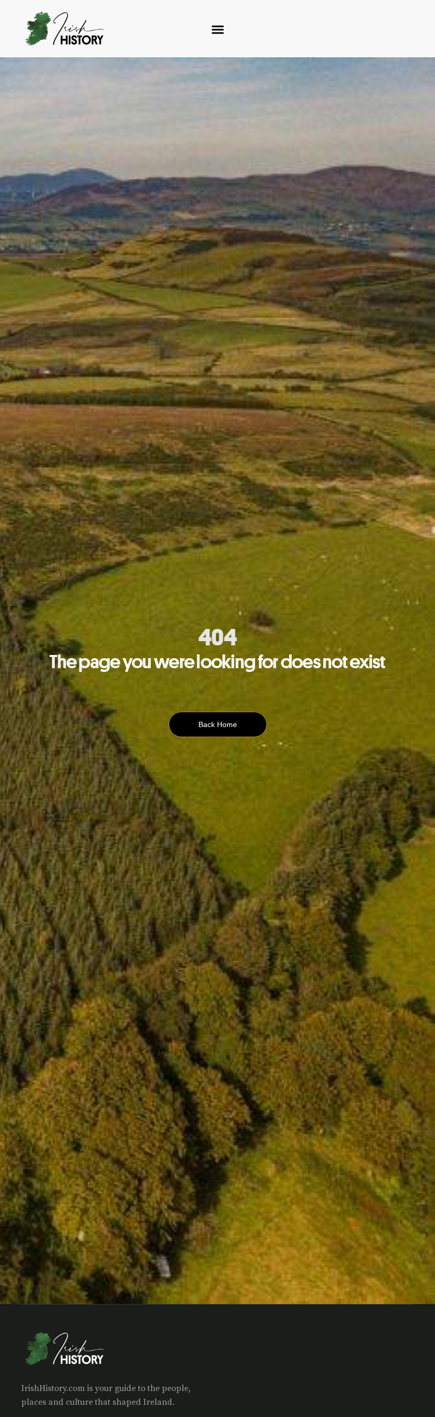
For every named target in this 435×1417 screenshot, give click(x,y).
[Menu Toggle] (217, 29)
